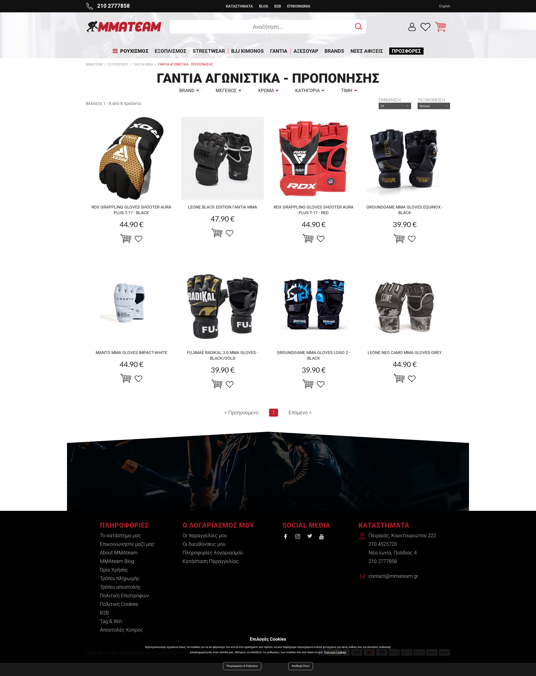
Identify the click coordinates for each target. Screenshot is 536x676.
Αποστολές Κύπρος (121, 630)
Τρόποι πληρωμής (120, 578)
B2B (277, 6)
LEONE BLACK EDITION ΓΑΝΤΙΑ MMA (222, 207)
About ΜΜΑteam (118, 553)
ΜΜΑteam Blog (117, 561)
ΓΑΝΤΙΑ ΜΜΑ (143, 64)
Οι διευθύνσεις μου (204, 544)
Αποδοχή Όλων (301, 666)
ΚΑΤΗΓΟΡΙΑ (307, 90)
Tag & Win (111, 621)
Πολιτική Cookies (119, 604)
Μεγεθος (226, 90)
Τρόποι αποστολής (120, 587)
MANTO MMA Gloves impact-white (131, 352)
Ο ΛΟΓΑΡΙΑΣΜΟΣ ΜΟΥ (218, 525)
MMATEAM (94, 64)
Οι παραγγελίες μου (205, 535)
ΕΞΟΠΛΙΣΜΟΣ (118, 64)
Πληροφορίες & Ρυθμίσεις (242, 666)
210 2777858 (382, 561)
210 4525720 (382, 544)
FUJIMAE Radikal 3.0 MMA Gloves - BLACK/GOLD (222, 355)
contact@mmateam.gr (393, 576)
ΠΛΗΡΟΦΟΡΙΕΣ (124, 525)
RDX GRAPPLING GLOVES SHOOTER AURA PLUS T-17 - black (131, 210)
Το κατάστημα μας (120, 535)
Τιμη (346, 90)
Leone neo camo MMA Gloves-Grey (405, 352)
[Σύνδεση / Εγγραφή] (412, 27)
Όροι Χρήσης (114, 570)
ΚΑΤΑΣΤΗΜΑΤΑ (239, 6)
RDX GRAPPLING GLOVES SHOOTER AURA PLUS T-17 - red (313, 210)
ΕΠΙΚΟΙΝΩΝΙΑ (298, 6)
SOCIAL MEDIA (306, 525)
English (444, 6)
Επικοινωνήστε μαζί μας (127, 544)
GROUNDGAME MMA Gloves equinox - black (404, 210)
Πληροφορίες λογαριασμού (213, 553)
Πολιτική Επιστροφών (124, 596)
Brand (186, 90)
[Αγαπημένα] (425, 26)
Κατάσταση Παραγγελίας (211, 561)
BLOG (263, 6)
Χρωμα (266, 90)
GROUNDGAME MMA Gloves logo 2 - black (313, 355)
